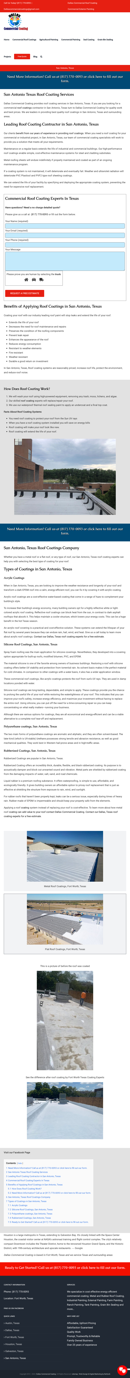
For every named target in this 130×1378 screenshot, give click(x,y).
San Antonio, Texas (15, 1358)
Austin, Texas (12, 1323)
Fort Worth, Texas (14, 1337)
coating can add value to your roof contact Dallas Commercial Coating (46, 812)
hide (20, 1163)
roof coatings (24, 108)
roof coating (27, 401)
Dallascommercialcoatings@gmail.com (21, 9)
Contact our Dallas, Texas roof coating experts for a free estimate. (69, 636)
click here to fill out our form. (92, 78)
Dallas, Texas (12, 1330)
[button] (41, 56)
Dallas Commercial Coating (46, 1374)
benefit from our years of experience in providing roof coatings (50, 133)
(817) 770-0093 (39, 214)
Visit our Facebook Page (17, 1152)
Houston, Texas (13, 1344)
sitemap (75, 1374)
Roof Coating (30, 389)
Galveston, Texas (14, 1351)
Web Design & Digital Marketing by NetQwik (94, 1374)
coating (25, 807)
